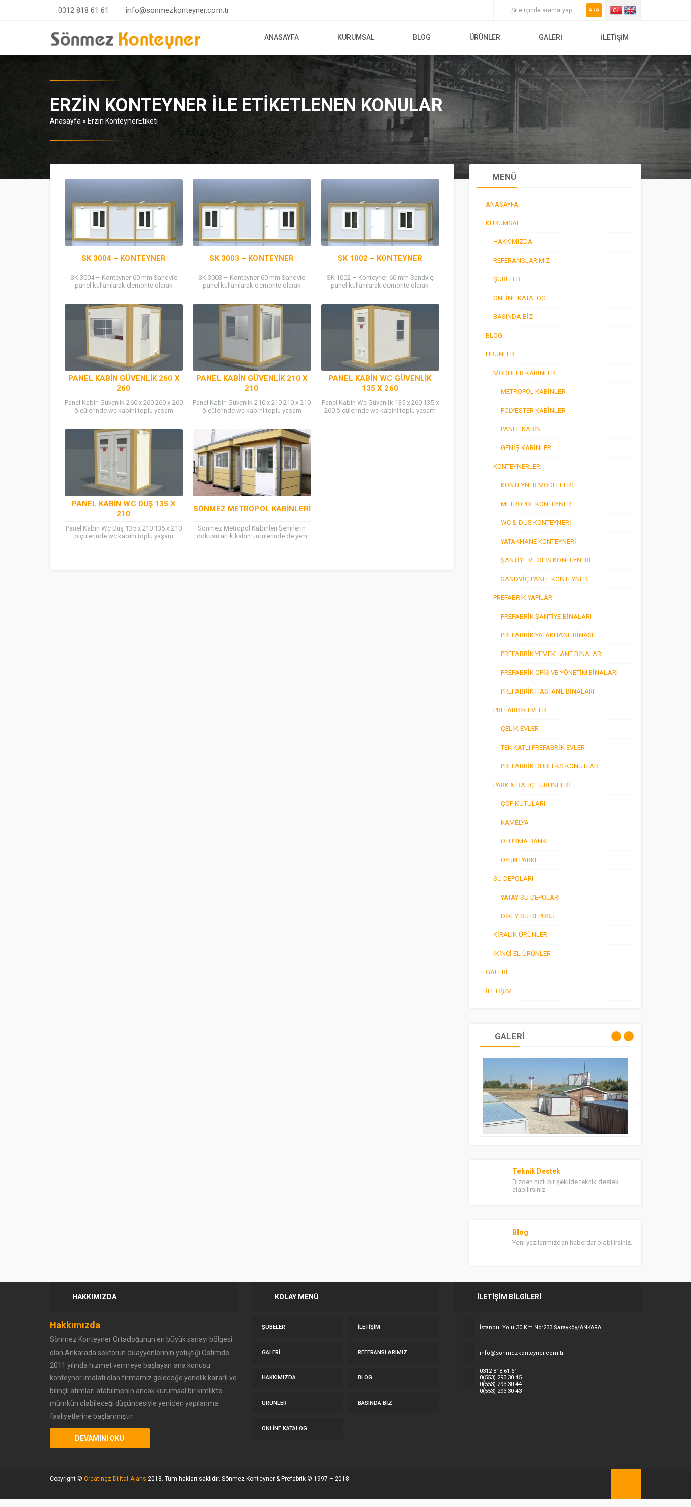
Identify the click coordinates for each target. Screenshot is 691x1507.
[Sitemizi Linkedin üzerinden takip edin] (455, 10)
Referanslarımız (382, 1352)
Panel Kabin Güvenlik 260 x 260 (124, 383)
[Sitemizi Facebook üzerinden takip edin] (412, 10)
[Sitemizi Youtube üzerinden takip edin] (469, 10)
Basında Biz (375, 1403)
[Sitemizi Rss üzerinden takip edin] (483, 10)
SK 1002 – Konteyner (380, 258)
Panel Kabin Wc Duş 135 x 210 (124, 508)
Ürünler (484, 37)
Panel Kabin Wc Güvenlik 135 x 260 (379, 383)
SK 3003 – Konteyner (251, 258)
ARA (594, 10)
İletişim (615, 37)
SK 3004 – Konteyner (123, 258)
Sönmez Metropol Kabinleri (252, 508)
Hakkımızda (279, 1377)
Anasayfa (281, 37)
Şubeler (273, 1327)
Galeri (551, 37)
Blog (422, 37)
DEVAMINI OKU (99, 1438)
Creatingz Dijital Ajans (115, 1478)
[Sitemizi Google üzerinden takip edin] (426, 10)
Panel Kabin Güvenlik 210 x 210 (252, 383)
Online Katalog (284, 1428)
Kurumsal (355, 37)
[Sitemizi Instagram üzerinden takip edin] (441, 10)
